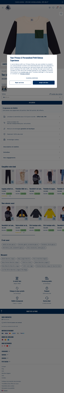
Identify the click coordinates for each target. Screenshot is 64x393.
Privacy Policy (25, 73)
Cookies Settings (32, 78)
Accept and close (43, 83)
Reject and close (19, 83)
